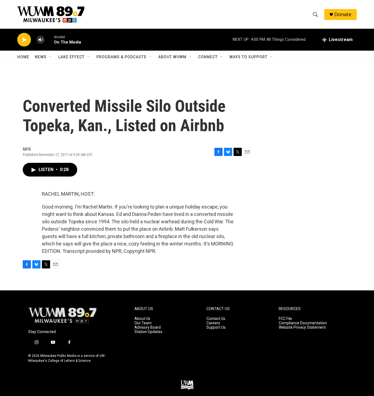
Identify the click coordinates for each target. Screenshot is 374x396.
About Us (142, 319)
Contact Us (215, 319)
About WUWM (172, 57)
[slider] (49, 39)
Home (23, 57)
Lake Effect (71, 57)
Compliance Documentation (303, 323)
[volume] (40, 40)
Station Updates (148, 332)
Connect (208, 57)
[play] (24, 40)
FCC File (285, 319)
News (41, 57)
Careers (213, 323)
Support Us (216, 327)
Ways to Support (248, 57)
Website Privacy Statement (302, 327)
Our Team (143, 323)
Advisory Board (147, 327)
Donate (342, 14)
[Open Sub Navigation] (50, 57)
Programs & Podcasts (121, 57)
